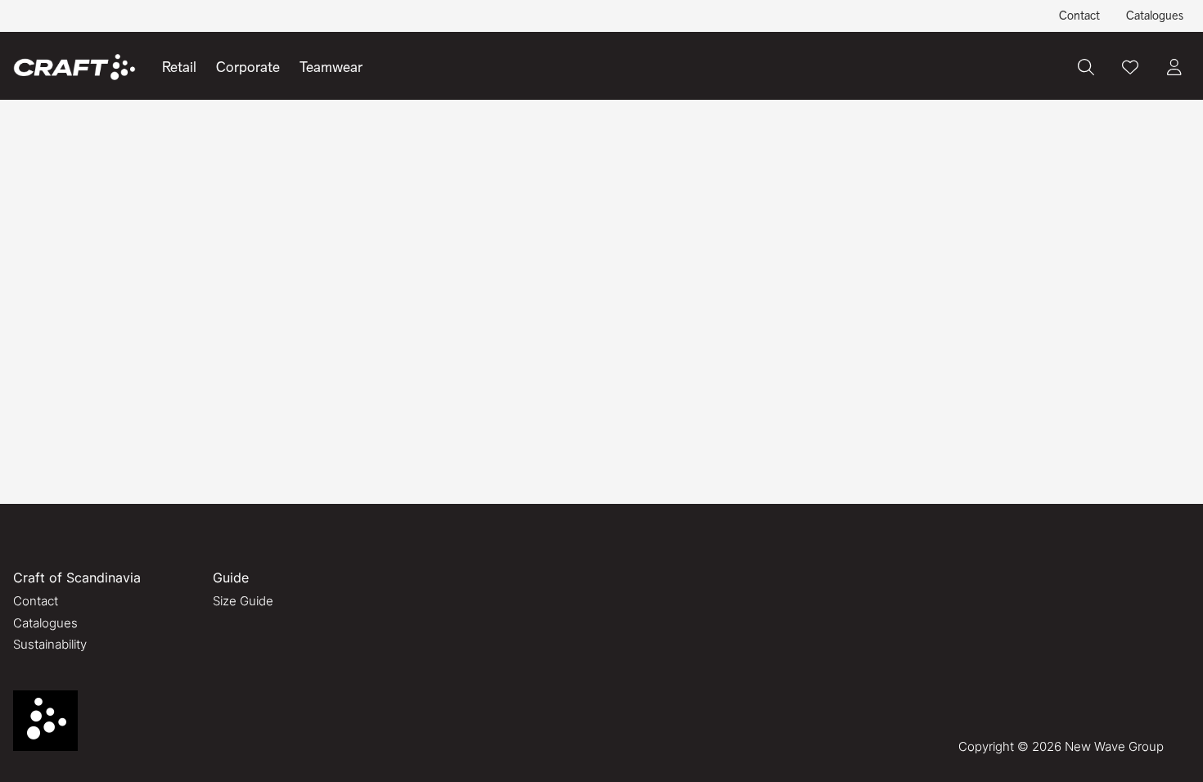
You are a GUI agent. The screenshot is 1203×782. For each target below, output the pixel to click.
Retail (179, 67)
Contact (1079, 15)
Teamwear (331, 67)
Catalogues (1154, 15)
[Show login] (1174, 67)
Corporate (248, 67)
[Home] (74, 67)
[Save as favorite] (1130, 67)
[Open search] (1086, 67)
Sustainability (50, 644)
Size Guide (243, 601)
